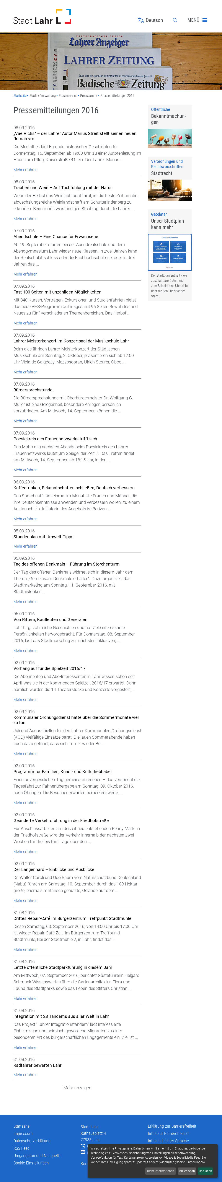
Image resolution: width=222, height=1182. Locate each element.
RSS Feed (21, 1148)
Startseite (19, 96)
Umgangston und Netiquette (37, 1155)
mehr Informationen (160, 1171)
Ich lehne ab (187, 1171)
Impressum (23, 1133)
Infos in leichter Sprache (168, 1140)
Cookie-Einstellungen (31, 1163)
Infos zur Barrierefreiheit (168, 1133)
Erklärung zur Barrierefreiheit (172, 1126)
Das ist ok (205, 1171)
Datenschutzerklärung (32, 1140)
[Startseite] (43, 16)
